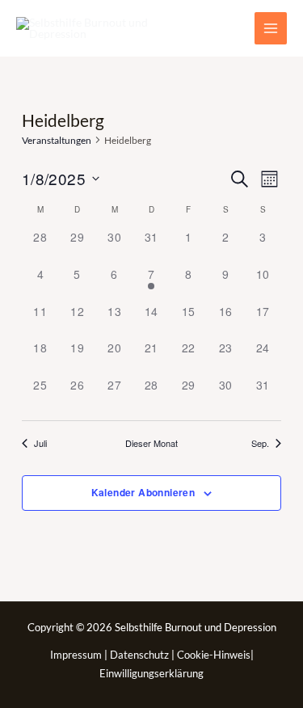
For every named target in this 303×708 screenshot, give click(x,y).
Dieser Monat (151, 443)
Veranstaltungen (56, 140)
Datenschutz (140, 654)
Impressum (77, 654)
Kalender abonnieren (143, 492)
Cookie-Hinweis (213, 654)
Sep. (260, 443)
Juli (40, 443)
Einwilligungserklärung (151, 673)
